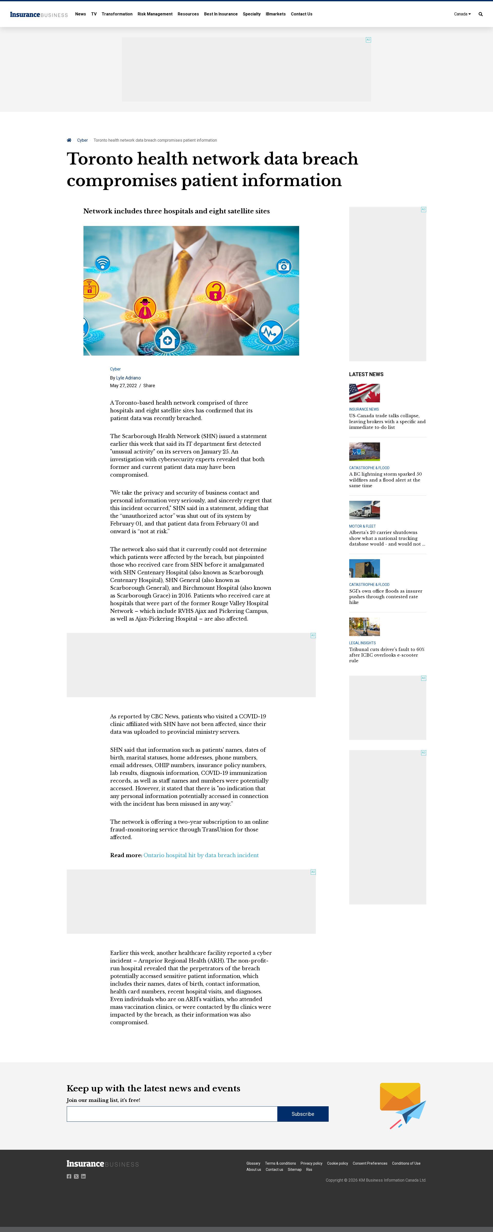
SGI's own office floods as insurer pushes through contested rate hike (385, 596)
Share (149, 385)
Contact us (274, 1169)
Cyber (82, 140)
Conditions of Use (406, 1163)
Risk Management (155, 14)
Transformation (117, 14)
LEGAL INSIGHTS (362, 643)
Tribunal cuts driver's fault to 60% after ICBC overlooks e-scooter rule (386, 655)
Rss (309, 1169)
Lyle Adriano (128, 378)
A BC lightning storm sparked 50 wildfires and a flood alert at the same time (385, 480)
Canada (461, 14)
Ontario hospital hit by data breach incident (201, 855)
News (80, 14)
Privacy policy (312, 1163)
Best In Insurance (221, 14)
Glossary (253, 1163)
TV (94, 14)
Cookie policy (337, 1163)
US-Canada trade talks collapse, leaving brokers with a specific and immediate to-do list (387, 421)
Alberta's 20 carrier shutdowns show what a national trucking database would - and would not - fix (386, 538)
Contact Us (301, 14)
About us (253, 1169)
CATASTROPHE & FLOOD (369, 468)
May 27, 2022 (123, 385)
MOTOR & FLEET (362, 526)
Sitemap (295, 1169)
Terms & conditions (280, 1163)
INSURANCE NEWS (364, 409)
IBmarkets (276, 14)
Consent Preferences (370, 1163)
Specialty (252, 14)
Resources (188, 14)
